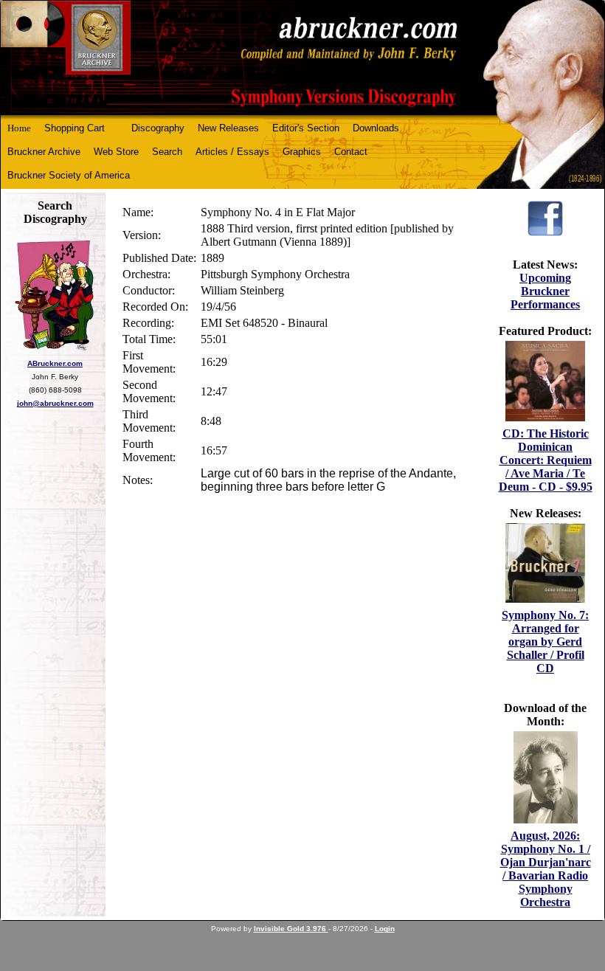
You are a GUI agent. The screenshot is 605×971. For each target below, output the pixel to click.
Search (167, 151)
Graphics (302, 151)
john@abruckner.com (55, 403)
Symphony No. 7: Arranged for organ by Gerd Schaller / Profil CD (545, 641)
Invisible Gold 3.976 (291, 929)
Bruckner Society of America (68, 175)
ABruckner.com (55, 363)
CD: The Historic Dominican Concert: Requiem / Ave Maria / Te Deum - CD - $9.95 (545, 460)
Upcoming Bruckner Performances (545, 291)
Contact (350, 151)
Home (19, 128)
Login (385, 929)
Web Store (116, 151)
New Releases (228, 128)
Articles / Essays (232, 151)
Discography (157, 128)
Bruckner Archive (43, 151)
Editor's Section (305, 128)
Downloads (376, 128)
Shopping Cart (74, 128)
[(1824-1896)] (302, 58)
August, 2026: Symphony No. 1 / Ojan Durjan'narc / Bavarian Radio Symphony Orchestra (545, 868)
